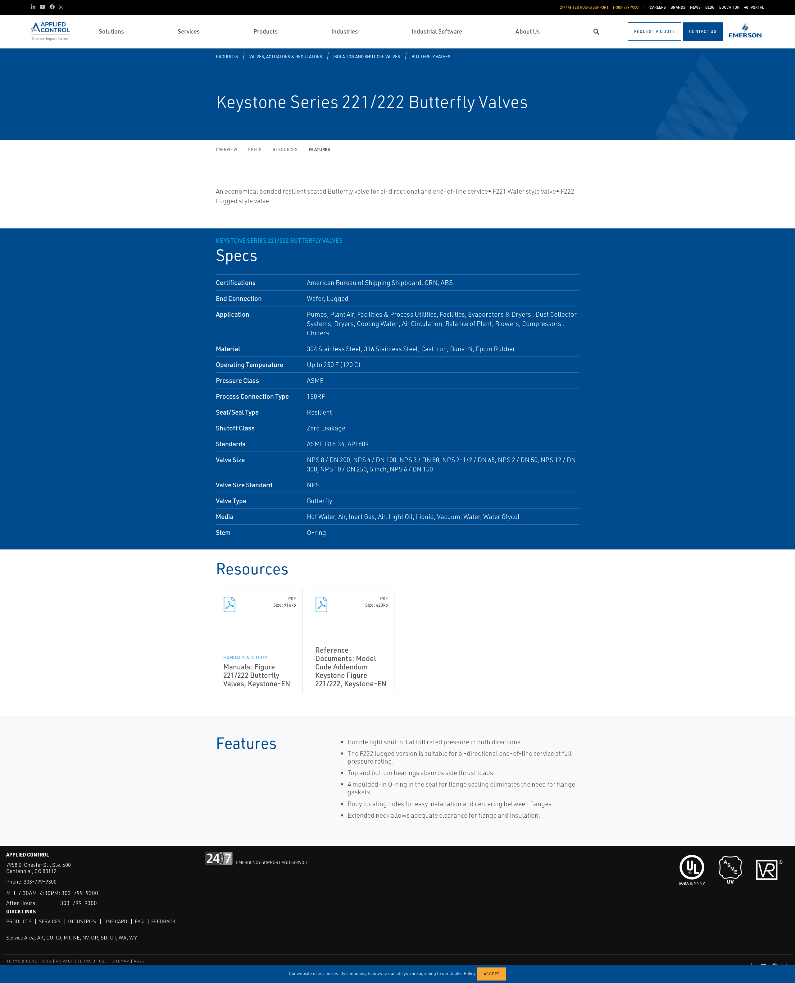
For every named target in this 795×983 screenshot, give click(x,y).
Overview (226, 149)
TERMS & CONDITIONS (29, 961)
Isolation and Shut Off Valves (366, 56)
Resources (285, 149)
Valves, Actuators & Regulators (285, 56)
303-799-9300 (40, 881)
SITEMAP (120, 961)
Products (227, 56)
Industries (82, 921)
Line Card (115, 921)
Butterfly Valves (430, 56)
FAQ (139, 921)
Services (50, 921)
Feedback (163, 921)
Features (319, 149)
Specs (254, 149)
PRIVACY (64, 961)
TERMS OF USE (92, 961)
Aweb (139, 961)
